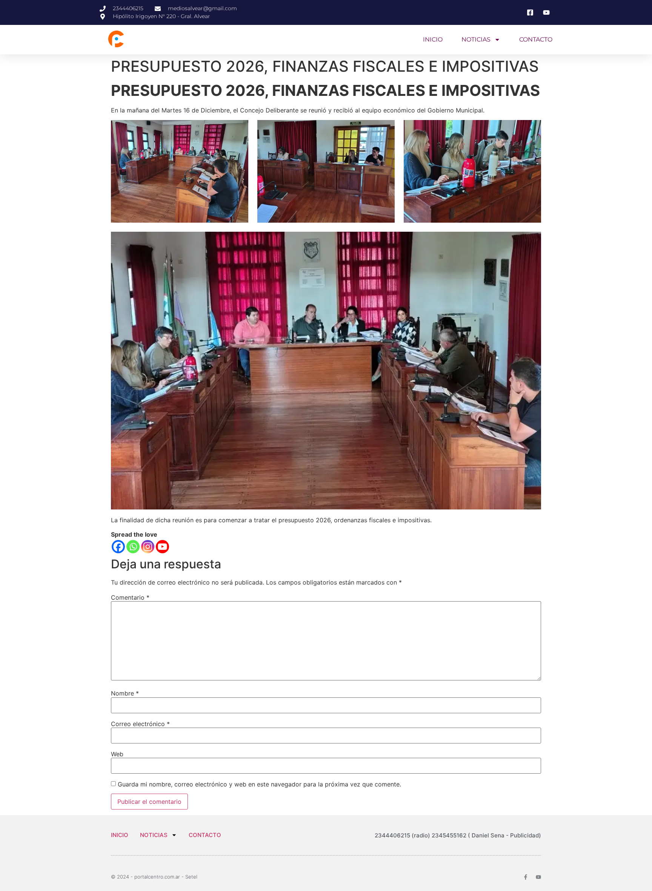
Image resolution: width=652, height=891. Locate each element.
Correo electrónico (140, 724)
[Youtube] (162, 546)
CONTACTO (535, 39)
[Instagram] (147, 546)
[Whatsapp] (133, 546)
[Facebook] (118, 546)
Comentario (130, 597)
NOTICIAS (476, 39)
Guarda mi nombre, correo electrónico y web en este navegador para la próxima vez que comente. (259, 784)
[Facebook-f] (525, 877)
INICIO (433, 39)
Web (117, 754)
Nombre (125, 693)
